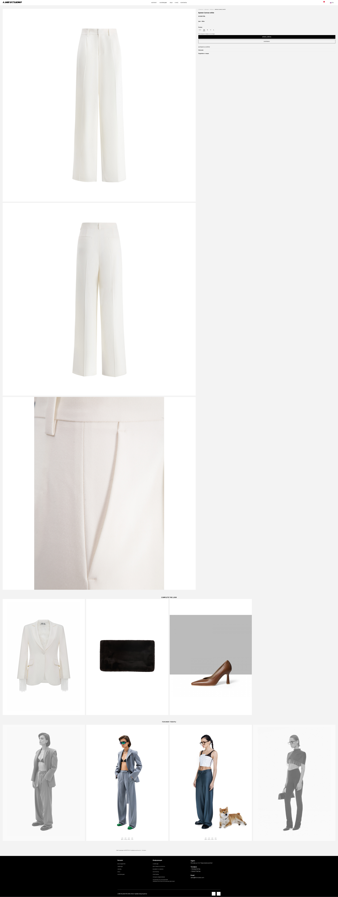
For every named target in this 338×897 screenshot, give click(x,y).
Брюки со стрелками (177, 837)
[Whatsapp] (218, 894)
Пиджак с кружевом (10, 711)
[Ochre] (171, 602)
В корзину (267, 41)
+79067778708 (195, 871)
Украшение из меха (93, 711)
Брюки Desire (91, 837)
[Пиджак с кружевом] (44, 656)
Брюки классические (260, 837)
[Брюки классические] (294, 781)
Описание (200, 50)
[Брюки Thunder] (44, 781)
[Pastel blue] (4, 728)
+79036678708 (195, 869)
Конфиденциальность (135, 850)
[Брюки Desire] (127, 781)
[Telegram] (213, 894)
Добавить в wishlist (204, 47)
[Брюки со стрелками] (211, 781)
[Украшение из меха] (127, 656)
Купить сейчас (266, 37)
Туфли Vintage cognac (177, 711)
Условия (144, 850)
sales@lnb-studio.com (197, 877)
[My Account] (327, 2)
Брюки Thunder (8, 837)
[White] (199, 23)
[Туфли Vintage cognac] (211, 656)
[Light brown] (88, 602)
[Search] (320, 2)
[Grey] (88, 728)
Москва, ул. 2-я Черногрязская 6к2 (201, 863)
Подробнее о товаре (203, 53)
